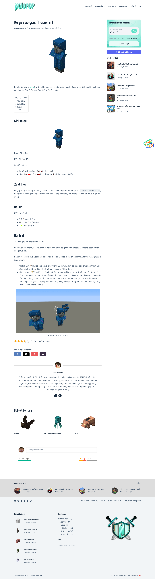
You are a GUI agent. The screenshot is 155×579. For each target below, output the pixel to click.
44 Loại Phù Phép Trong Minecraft (127, 75)
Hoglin (76, 433)
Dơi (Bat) (16, 433)
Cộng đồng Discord (125, 52)
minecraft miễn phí (63, 545)
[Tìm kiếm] (140, 6)
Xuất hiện (21, 104)
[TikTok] (31, 501)
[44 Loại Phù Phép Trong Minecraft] (111, 76)
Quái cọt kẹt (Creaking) (31, 529)
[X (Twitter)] (26, 354)
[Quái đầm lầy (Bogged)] (17, 550)
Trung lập (65, 534)
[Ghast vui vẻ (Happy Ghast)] (17, 520)
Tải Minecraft (123, 6)
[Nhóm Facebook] (27, 501)
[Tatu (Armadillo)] (17, 540)
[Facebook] (17, 354)
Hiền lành (65, 528)
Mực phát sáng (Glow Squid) (52, 433)
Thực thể (110, 6)
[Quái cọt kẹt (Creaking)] (17, 530)
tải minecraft (72, 545)
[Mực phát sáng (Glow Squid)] (57, 422)
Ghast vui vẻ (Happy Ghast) (32, 519)
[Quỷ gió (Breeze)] (17, 560)
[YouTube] (21, 501)
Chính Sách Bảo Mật (115, 501)
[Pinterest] (34, 354)
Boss (63, 525)
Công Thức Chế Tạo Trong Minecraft (127, 64)
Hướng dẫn (99, 6)
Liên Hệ (133, 6)
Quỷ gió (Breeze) (29, 559)
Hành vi (20, 110)
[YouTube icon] (60, 395)
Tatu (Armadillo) (29, 539)
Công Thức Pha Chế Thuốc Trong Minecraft (130, 490)
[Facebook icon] (55, 395)
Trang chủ (88, 6)
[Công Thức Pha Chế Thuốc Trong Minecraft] (111, 98)
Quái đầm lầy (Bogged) (30, 549)
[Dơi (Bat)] (27, 422)
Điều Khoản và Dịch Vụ (133, 501)
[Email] (43, 354)
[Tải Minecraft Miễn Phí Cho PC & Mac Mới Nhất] (111, 109)
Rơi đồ (19, 107)
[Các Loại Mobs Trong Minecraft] (111, 87)
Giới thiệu (21, 101)
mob (32, 87)
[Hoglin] (88, 422)
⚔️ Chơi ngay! (124, 44)
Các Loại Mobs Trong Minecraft (126, 86)
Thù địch (46, 28)
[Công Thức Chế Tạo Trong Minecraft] (111, 65)
